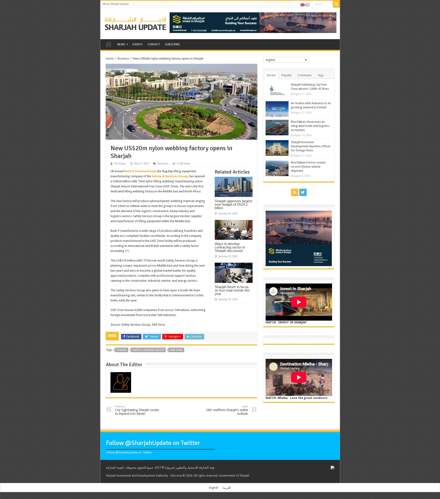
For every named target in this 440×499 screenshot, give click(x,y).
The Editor (120, 163)
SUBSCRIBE (172, 44)
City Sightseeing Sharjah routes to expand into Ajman (137, 410)
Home (110, 58)
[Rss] (294, 192)
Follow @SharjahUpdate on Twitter (153, 443)
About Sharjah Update (116, 4)
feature (122, 350)
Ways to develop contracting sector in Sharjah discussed (230, 247)
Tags (320, 75)
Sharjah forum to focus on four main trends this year (232, 290)
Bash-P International (140, 171)
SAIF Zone (176, 350)
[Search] (336, 4)
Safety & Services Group (170, 176)
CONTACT (154, 44)
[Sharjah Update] (136, 22)
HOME (109, 44)
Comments (304, 75)
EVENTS (137, 44)
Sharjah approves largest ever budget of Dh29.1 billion (233, 204)
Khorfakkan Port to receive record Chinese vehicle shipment (308, 166)
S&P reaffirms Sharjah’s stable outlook (227, 410)
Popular (286, 75)
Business (123, 58)
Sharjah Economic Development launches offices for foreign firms (310, 146)
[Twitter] (303, 192)
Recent (271, 75)
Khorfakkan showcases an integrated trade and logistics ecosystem (310, 126)
